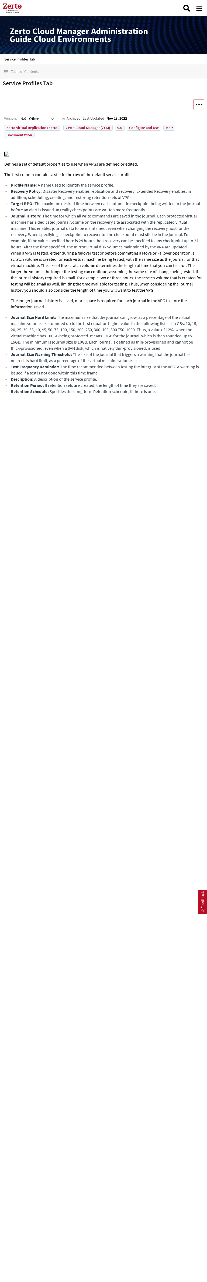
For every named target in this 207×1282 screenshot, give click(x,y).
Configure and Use (144, 127)
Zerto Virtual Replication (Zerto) (32, 127)
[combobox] (37, 118)
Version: (10, 118)
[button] (103, 71)
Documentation (19, 135)
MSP (169, 127)
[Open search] (187, 8)
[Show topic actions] (199, 104)
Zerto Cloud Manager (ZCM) (88, 127)
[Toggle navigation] (199, 8)
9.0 (119, 127)
